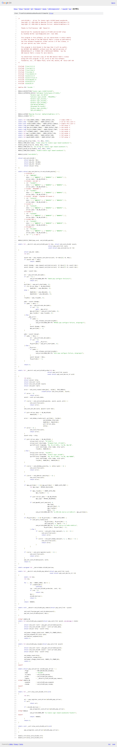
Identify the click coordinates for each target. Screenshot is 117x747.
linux (15, 9)
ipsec (44, 9)
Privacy (16, 744)
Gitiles (11, 744)
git (32, 9)
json (113, 744)
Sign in (113, 3)
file (51, 13)
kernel (26, 9)
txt (109, 744)
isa (70, 9)
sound (64, 9)
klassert (38, 9)
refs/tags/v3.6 (53, 9)
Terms (21, 744)
